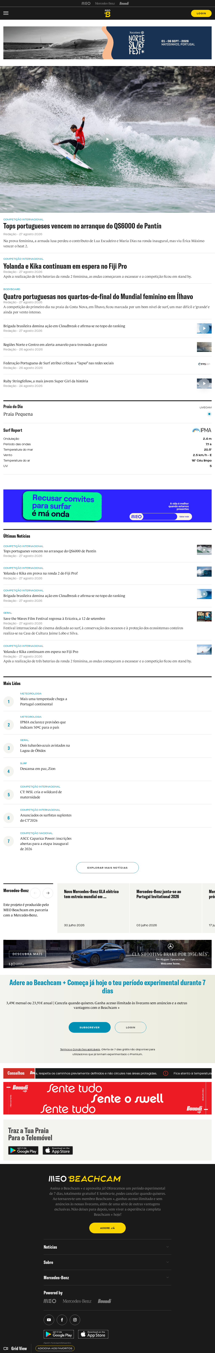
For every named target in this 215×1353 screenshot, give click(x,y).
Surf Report (12, 430)
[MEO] (86, 3)
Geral (7, 612)
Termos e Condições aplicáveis (80, 1049)
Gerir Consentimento (57, 1343)
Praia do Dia (13, 406)
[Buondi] (124, 3)
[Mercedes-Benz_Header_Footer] (105, 3)
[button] (35, 893)
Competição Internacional (23, 219)
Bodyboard (11, 289)
